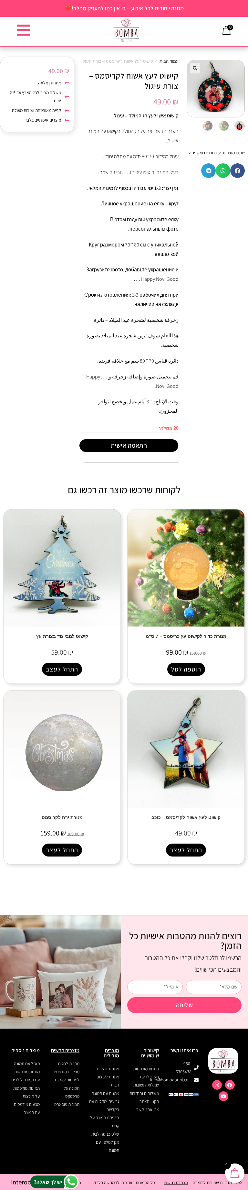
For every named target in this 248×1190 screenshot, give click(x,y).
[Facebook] (230, 1085)
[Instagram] (217, 1085)
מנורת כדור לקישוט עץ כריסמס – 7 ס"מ (186, 636)
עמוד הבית (169, 61)
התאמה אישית (129, 445)
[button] (195, 68)
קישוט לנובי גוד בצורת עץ (62, 636)
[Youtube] (223, 1096)
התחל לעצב (62, 669)
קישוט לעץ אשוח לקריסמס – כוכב (186, 817)
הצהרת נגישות (176, 1182)
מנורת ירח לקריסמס (62, 817)
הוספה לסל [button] (186, 669)
